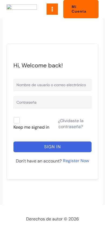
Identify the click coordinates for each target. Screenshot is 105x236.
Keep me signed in (31, 127)
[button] (81, 9)
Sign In (52, 147)
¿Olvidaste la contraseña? (70, 123)
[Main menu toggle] (52, 9)
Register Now (76, 161)
